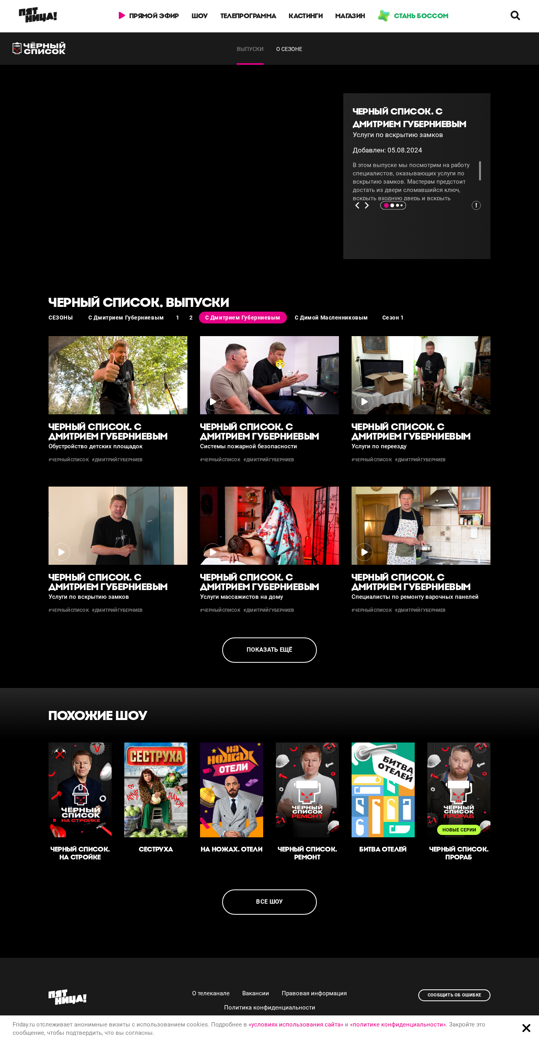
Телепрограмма (248, 16)
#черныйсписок (69, 459)
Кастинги (306, 16)
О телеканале (211, 993)
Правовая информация (314, 993)
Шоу (200, 16)
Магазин (350, 16)
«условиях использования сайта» (296, 1024)
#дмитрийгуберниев (117, 459)
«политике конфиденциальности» (398, 1024)
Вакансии (255, 993)
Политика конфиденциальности (269, 1007)
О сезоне (289, 49)
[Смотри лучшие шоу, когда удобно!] (38, 16)
